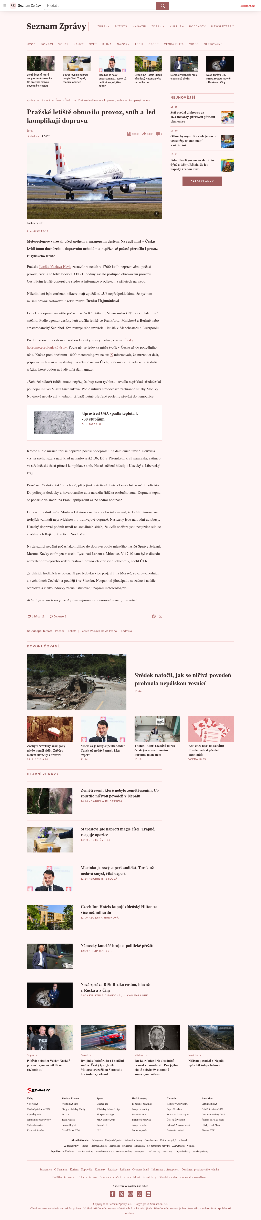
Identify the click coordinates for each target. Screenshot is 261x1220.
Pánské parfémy (200, 1151)
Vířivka (190, 1145)
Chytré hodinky (182, 1151)
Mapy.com (97, 1140)
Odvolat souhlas (168, 1177)
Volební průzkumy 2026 (38, 1109)
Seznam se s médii (110, 1177)
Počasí (59, 631)
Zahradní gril (178, 1145)
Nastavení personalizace (193, 1177)
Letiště (72, 631)
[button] (41, 63)
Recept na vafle (139, 1124)
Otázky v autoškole (211, 1124)
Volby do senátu (35, 1124)
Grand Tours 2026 (71, 1130)
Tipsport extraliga (105, 1114)
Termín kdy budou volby (39, 1119)
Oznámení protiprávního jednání (200, 1169)
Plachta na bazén (99, 1145)
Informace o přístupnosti (165, 1169)
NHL (99, 1130)
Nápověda (86, 1169)
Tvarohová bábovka (141, 1119)
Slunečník (127, 1145)
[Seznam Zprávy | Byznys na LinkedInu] (148, 1194)
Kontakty (100, 1169)
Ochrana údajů (140, 1169)
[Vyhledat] (162, 6)
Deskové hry (154, 1151)
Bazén (85, 1145)
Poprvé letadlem (174, 1109)
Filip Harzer (101, 951)
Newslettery (149, 1177)
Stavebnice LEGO (105, 1151)
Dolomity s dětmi (175, 1130)
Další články (202, 181)
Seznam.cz (247, 5)
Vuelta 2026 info (70, 1103)
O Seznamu (60, 1169)
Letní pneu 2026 (209, 1103)
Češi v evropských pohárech (173, 1140)
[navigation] (5, 5)
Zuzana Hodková (105, 917)
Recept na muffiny (140, 1109)
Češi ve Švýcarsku (176, 1119)
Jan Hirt (66, 1114)
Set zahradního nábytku (158, 1145)
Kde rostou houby (133, 1140)
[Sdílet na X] (160, 616)
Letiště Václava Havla (55, 266)
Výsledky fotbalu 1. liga (108, 1109)
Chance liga (102, 1103)
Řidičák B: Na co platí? (213, 1119)
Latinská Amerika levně (178, 1124)
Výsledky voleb (34, 1114)
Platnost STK (208, 1130)
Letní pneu (140, 1151)
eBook (135, 133)
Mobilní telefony (85, 1151)
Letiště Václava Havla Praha (99, 631)
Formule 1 (102, 1124)
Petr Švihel (101, 840)
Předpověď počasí (113, 1140)
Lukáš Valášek (135, 995)
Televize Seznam (87, 1177)
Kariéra (74, 1169)
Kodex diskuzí (132, 1177)
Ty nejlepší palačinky (142, 1103)
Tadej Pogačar (68, 1119)
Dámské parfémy (124, 1151)
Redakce (112, 1169)
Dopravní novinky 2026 (213, 1114)
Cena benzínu (151, 1140)
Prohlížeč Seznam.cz (64, 1177)
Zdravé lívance (139, 1114)
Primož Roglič (69, 1124)
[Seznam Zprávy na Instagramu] (130, 1194)
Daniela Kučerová (107, 801)
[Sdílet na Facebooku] (154, 616)
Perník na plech (139, 1130)
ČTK (30, 131)
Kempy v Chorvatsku (177, 1103)
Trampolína (114, 1145)
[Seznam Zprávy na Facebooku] (112, 1194)
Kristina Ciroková (105, 995)
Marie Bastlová (104, 878)
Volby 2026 (32, 1103)
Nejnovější (182, 97)
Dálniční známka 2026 (212, 1109)
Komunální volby (35, 1130)
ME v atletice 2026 (106, 1119)
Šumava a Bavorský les (178, 1114)
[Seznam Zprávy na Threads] (139, 1194)
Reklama (125, 1169)
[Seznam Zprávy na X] (121, 1194)
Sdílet (150, 133)
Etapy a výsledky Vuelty (73, 1109)
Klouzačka (139, 1145)
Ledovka (126, 631)
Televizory (168, 1151)
